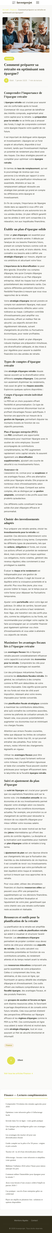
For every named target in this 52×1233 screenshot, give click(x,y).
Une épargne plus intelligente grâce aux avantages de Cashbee (25, 1127)
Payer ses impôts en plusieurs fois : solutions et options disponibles (24, 1200)
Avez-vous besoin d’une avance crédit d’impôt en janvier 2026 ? (25, 1184)
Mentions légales (21, 1220)
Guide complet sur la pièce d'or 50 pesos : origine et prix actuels (25, 1144)
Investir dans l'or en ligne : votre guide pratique (24, 1121)
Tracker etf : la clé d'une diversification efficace (24, 1152)
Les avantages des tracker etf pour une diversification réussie (21, 1136)
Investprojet (22, 2)
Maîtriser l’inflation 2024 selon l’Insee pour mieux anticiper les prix (25, 1167)
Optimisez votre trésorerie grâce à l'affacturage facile (24, 1113)
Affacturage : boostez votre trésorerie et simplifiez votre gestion (25, 1158)
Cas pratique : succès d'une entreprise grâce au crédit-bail (24, 1192)
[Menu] (37, 3)
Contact (34, 1220)
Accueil (5, 10)
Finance (13, 10)
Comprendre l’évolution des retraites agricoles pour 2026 (26, 1105)
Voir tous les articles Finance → (18, 1073)
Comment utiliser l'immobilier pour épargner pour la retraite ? (25, 1175)
